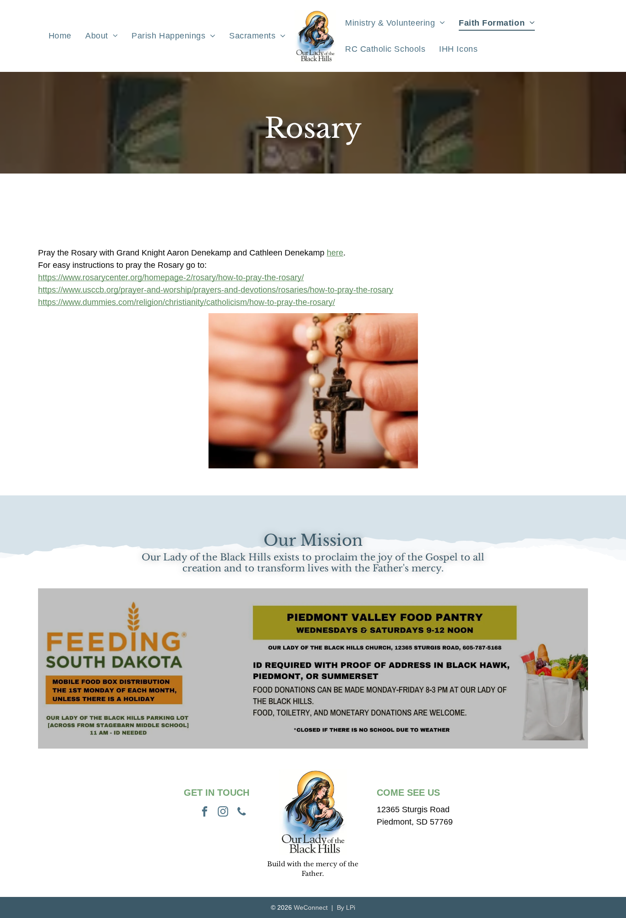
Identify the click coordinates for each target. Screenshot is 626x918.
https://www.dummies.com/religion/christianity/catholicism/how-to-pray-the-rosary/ (186, 302)
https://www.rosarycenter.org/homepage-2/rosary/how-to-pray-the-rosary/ (171, 277)
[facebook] (205, 813)
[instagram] (223, 813)
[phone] (241, 813)
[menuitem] (60, 36)
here (335, 252)
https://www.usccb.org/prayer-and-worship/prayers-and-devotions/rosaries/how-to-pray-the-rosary (215, 289)
